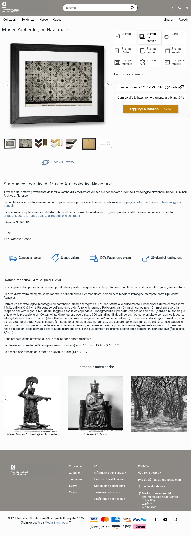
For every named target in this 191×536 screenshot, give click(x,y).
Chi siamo (75, 466)
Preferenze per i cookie (109, 499)
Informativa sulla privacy (110, 473)
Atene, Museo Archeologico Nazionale (32, 434)
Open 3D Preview (62, 162)
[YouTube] (165, 521)
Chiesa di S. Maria (95, 434)
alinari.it (168, 19)
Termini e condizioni (107, 492)
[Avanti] (108, 84)
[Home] (25, 12)
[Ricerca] (132, 8)
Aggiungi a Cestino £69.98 (151, 109)
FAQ (97, 466)
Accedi (183, 19)
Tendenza (28, 19)
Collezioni (9, 19)
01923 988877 (151, 473)
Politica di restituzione (109, 479)
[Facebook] (156, 521)
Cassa (57, 19)
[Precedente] (6, 84)
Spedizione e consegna (109, 486)
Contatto (143, 466)
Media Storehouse (57, 522)
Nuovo (44, 19)
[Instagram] (175, 521)
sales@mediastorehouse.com (161, 479)
